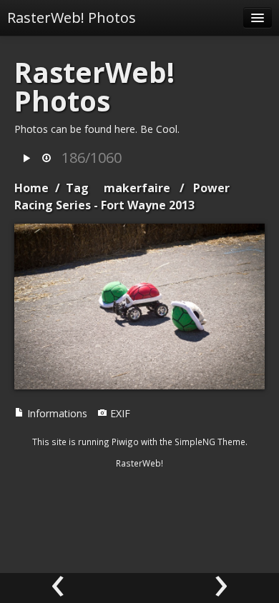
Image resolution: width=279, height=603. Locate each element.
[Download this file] (46, 159)
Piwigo (125, 441)
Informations (55, 413)
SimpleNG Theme (210, 441)
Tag (77, 188)
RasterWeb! (139, 463)
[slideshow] (26, 159)
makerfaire (137, 188)
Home (31, 188)
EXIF (118, 413)
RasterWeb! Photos (71, 17)
